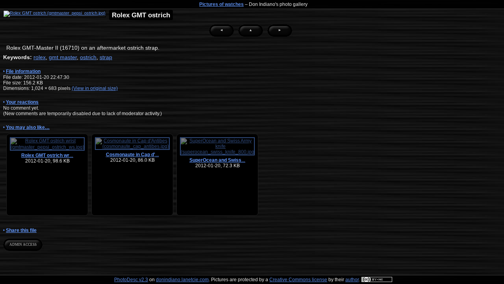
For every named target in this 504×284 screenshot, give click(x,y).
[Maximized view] (54, 13)
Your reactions (22, 102)
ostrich (88, 57)
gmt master (63, 57)
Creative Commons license (298, 279)
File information (23, 71)
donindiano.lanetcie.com (182, 279)
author (352, 279)
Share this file (21, 230)
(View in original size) (95, 88)
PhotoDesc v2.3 (131, 279)
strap (106, 57)
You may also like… (28, 127)
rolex (39, 57)
